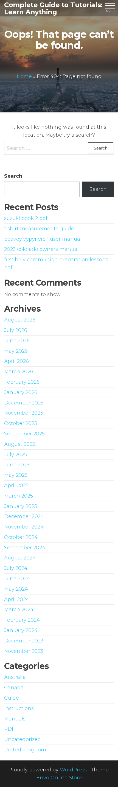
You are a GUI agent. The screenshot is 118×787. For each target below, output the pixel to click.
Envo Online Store (59, 778)
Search (13, 176)
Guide (11, 698)
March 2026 (18, 372)
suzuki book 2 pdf (25, 218)
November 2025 (23, 413)
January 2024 (21, 630)
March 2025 (18, 496)
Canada (14, 688)
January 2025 (20, 506)
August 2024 (20, 558)
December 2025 (23, 403)
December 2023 (23, 641)
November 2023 (23, 651)
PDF (9, 729)
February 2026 (22, 382)
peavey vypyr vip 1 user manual (43, 239)
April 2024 (16, 599)
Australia (15, 677)
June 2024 (17, 579)
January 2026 (20, 392)
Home (24, 76)
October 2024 (21, 537)
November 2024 (24, 527)
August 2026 (19, 320)
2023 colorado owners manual (41, 249)
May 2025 (15, 475)
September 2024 (24, 548)
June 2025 (16, 465)
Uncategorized (22, 739)
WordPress (73, 770)
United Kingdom (25, 750)
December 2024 (24, 516)
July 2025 (15, 455)
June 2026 (17, 341)
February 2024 (22, 620)
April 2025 (16, 485)
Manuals (15, 719)
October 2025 (20, 423)
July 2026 (15, 330)
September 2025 (24, 434)
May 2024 (16, 589)
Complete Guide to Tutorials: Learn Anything (53, 8)
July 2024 (15, 568)
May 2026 (16, 351)
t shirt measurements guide (39, 229)
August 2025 (19, 444)
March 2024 (18, 610)
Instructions (19, 708)
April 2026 (16, 361)
